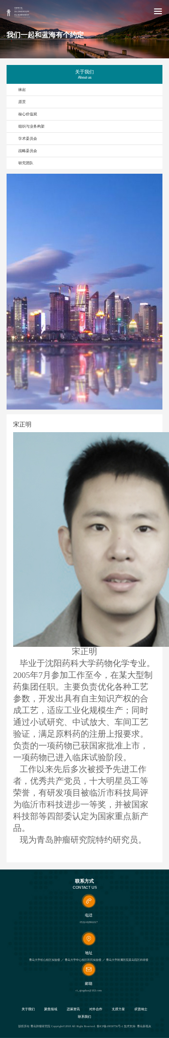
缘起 (22, 90)
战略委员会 (27, 151)
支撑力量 (118, 1009)
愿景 (22, 102)
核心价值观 (27, 114)
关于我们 (28, 1009)
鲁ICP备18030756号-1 (110, 1026)
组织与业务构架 (31, 126)
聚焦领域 (50, 1009)
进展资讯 (73, 1009)
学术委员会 (27, 139)
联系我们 (84, 1017)
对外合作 (95, 1009)
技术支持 (129, 1026)
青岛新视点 (144, 1026)
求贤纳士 (140, 1009)
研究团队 (25, 163)
